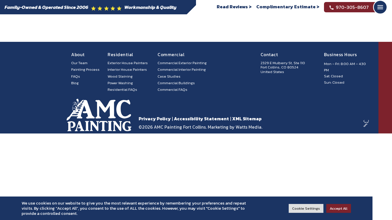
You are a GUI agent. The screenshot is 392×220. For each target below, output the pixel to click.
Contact (269, 54)
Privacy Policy (155, 118)
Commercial (171, 54)
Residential (120, 54)
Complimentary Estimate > (287, 6)
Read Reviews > (234, 6)
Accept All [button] (339, 208)
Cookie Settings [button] (306, 208)
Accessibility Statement (201, 118)
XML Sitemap (247, 118)
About (78, 54)
